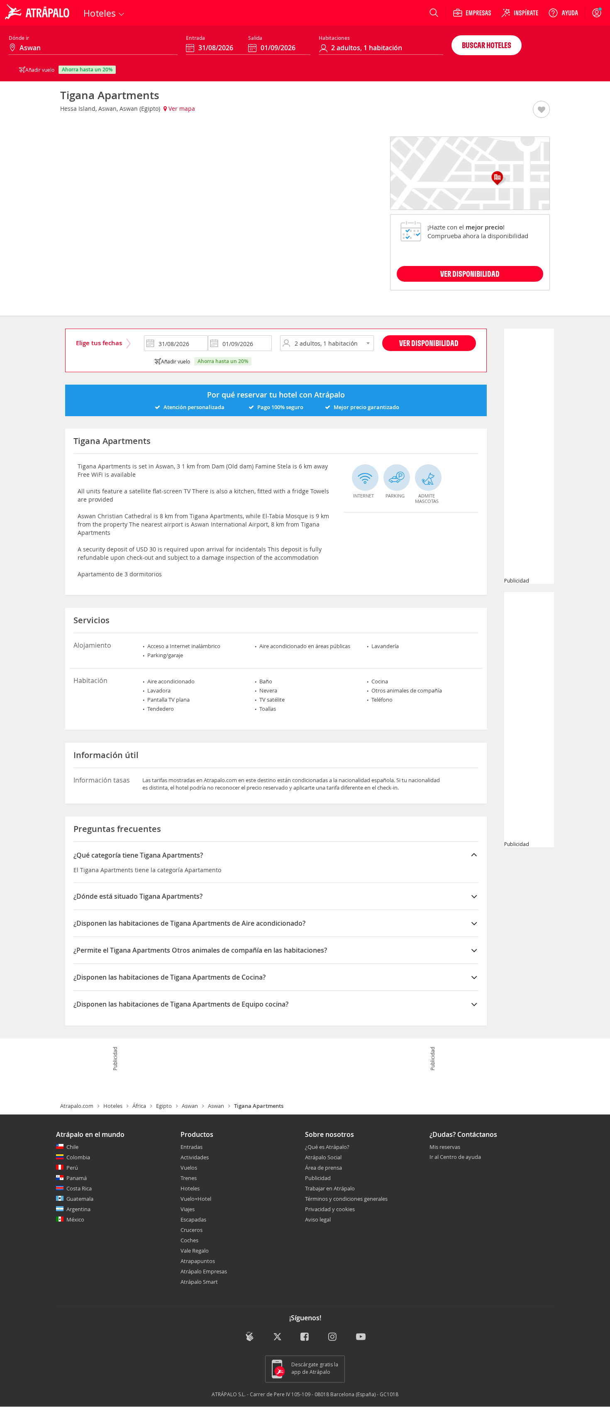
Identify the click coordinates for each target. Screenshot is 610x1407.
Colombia (78, 1157)
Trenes (189, 1178)
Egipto (164, 1106)
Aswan (190, 1106)
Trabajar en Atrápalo (330, 1188)
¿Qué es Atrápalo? (327, 1147)
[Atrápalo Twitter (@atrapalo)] (277, 1337)
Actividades (195, 1157)
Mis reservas (444, 1147)
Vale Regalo (195, 1250)
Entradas (192, 1147)
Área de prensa (323, 1167)
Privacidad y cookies (330, 1209)
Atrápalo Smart (199, 1281)
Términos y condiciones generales (346, 1198)
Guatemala (79, 1198)
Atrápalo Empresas (204, 1271)
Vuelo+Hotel (196, 1198)
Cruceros (192, 1230)
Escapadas (193, 1219)
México (75, 1219)
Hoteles (112, 1106)
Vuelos (189, 1167)
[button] (541, 110)
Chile (72, 1147)
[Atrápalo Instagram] (333, 1337)
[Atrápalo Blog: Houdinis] (249, 1336)
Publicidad (318, 1178)
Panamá (76, 1178)
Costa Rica (79, 1188)
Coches (189, 1240)
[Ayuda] (563, 13)
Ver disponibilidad (429, 343)
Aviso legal (318, 1219)
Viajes (188, 1209)
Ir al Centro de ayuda (455, 1157)
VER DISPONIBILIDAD (470, 273)
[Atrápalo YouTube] (361, 1337)
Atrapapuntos (198, 1261)
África (139, 1106)
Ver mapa (181, 108)
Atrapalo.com (76, 1106)
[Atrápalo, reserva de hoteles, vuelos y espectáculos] (38, 13)
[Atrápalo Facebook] (305, 1337)
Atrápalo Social (323, 1157)
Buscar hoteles (486, 45)
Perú (72, 1167)
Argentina (78, 1209)
